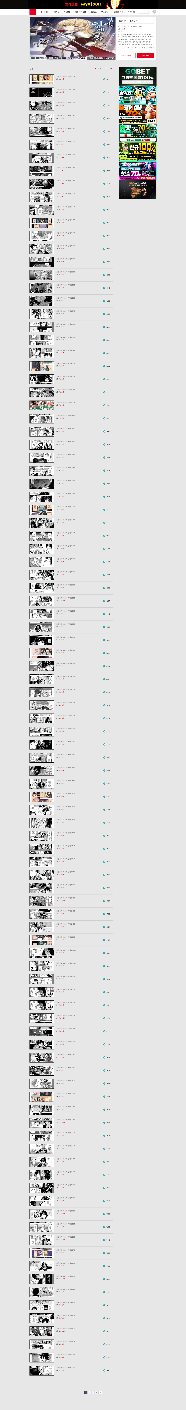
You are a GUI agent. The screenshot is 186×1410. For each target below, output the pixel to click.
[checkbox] (127, 55)
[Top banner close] (183, 2)
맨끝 (100, 1392)
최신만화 (44, 12)
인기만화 (55, 12)
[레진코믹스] (32, 12)
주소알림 (104, 12)
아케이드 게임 (118, 12)
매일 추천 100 (80, 12)
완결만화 (67, 12)
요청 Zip (93, 12)
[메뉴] (154, 11)
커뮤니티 (131, 12)
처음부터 (145, 55)
